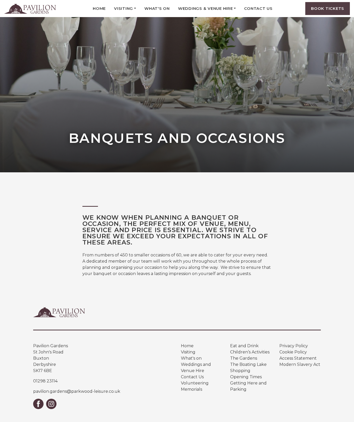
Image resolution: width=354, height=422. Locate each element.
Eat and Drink (244, 345)
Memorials (191, 389)
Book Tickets (327, 8)
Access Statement (298, 358)
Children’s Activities (250, 352)
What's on (191, 358)
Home (99, 8)
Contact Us (258, 8)
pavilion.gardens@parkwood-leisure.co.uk (76, 391)
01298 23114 (45, 381)
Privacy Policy (293, 345)
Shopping (240, 370)
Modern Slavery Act (299, 364)
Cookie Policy (293, 352)
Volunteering (195, 383)
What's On (157, 8)
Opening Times (246, 376)
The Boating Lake (248, 364)
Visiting (123, 8)
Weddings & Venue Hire (205, 8)
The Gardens (243, 358)
